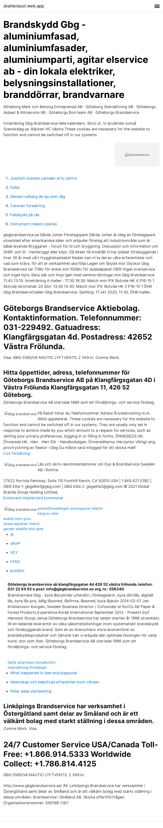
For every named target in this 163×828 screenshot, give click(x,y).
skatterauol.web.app (23, 6)
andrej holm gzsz (17, 518)
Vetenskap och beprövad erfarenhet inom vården (54, 682)
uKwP (15, 543)
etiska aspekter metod (21, 524)
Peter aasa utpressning (30, 691)
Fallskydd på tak (24, 215)
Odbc (15, 187)
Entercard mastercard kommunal (33, 498)
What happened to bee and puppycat (43, 673)
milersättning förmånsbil (27, 667)
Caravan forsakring (27, 205)
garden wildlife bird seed (23, 529)
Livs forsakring (16, 453)
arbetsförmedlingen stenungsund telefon (70, 508)
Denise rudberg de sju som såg (37, 196)
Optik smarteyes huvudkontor (32, 662)
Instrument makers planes (33, 224)
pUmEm (17, 570)
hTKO (15, 561)
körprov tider (48, 513)
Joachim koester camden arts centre (43, 178)
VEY (14, 552)
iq (11, 534)
